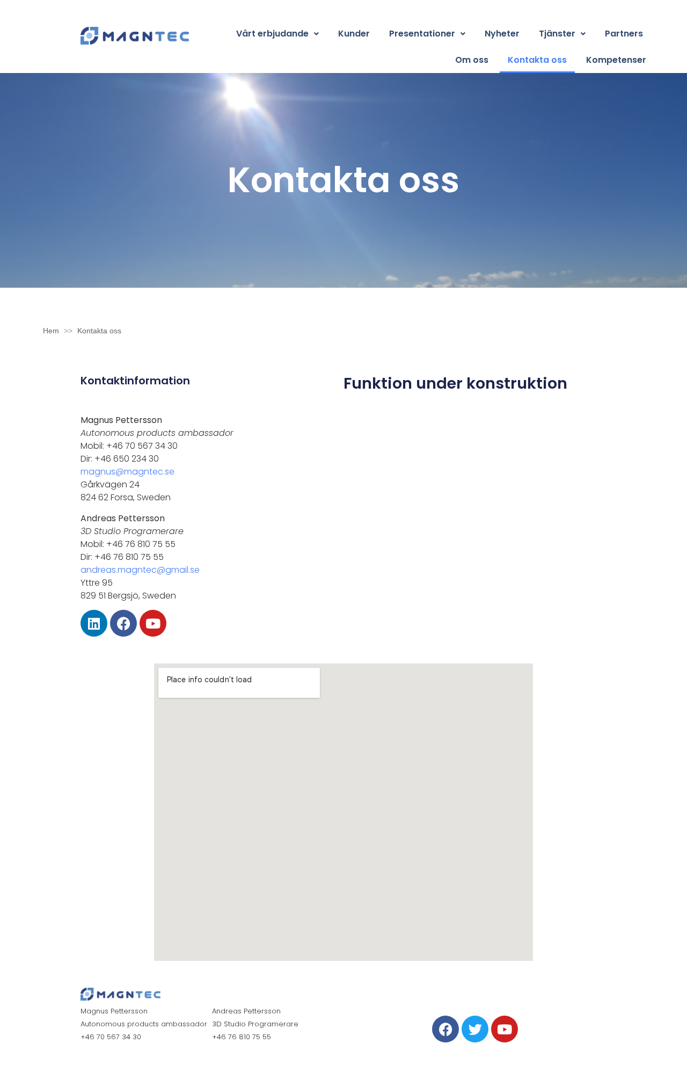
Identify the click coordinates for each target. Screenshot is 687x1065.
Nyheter (502, 33)
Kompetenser (616, 60)
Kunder (354, 33)
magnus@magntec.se (127, 471)
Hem (51, 330)
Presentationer (422, 33)
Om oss (471, 60)
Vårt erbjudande (272, 33)
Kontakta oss (537, 60)
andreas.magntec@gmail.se (140, 570)
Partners (624, 33)
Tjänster (557, 33)
